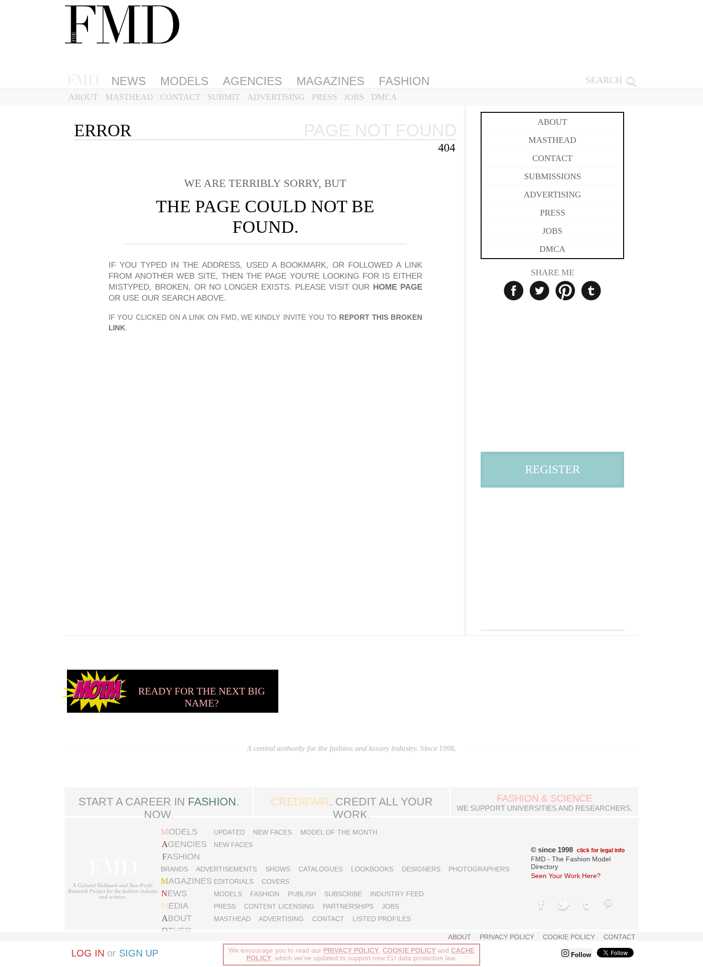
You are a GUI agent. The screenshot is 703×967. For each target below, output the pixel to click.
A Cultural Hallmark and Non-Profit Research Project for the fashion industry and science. (113, 891)
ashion (181, 856)
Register (552, 469)
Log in (87, 953)
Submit (224, 97)
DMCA (384, 97)
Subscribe (343, 894)
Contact (180, 97)
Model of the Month (338, 832)
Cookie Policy (569, 937)
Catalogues (320, 869)
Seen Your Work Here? (566, 876)
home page (397, 287)
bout (177, 918)
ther (176, 930)
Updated (229, 832)
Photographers (479, 869)
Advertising (276, 97)
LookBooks (372, 869)
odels (179, 832)
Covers (275, 881)
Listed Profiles (381, 919)
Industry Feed (397, 894)
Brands (174, 869)
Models (184, 81)
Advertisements (226, 869)
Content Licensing (279, 906)
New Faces (272, 832)
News (128, 81)
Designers (421, 869)
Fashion (404, 81)
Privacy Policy (507, 937)
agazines (186, 881)
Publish (302, 894)
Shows (277, 869)
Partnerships (348, 906)
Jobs (354, 97)
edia (174, 906)
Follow (580, 954)
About (83, 97)
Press (324, 97)
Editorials (233, 881)
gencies (184, 844)
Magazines (330, 81)
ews (174, 893)
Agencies (252, 81)
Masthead (129, 97)
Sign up (138, 953)
